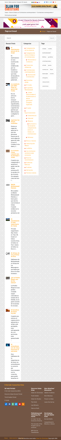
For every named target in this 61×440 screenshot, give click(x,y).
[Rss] (55, 2)
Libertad (30, 118)
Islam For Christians (42, 438)
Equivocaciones (30, 113)
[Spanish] (36, 2)
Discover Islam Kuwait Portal (13, 394)
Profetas (29, 167)
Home (6, 438)
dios (51, 69)
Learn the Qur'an (49, 402)
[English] (34, 2)
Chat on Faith (35, 408)
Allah (44, 65)
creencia (45, 69)
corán (50, 49)
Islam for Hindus (36, 399)
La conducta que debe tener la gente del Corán (15, 87)
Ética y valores (31, 141)
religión (45, 78)
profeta (50, 57)
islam (44, 49)
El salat (28, 108)
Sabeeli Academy (49, 392)
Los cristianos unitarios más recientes (30, 153)
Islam (6, 12)
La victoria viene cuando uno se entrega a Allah (15, 154)
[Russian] (37, 2)
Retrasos (30, 137)
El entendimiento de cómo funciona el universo (15, 347)
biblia (44, 57)
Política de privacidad (11, 15)
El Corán (29, 85)
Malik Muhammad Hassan (15, 186)
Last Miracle (35, 405)
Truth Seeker (35, 396)
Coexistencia (32, 115)
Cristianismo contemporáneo (45, 12)
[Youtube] (53, 2)
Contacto (19, 2)
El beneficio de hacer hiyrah (15, 311)
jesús (49, 65)
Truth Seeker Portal (10, 397)
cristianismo (46, 61)
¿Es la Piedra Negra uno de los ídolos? (15, 280)
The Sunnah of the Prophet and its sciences (36, 425)
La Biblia (29, 148)
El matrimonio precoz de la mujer (15, 50)
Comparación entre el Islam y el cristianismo (30, 55)
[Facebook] (47, 2)
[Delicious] (45, 2)
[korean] (39, 2)
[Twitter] (51, 2)
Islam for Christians (37, 392)
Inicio (6, 2)
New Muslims (48, 396)
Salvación (29, 170)
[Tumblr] (49, 2)
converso (45, 86)
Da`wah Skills (48, 419)
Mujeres (30, 121)
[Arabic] (32, 2)
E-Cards (7, 400)
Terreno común (31, 173)
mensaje (45, 73)
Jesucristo (45, 82)
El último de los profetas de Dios (15, 254)
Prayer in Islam (49, 399)
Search (25, 2)
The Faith (34, 402)
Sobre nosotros (12, 2)
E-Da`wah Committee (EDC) (12, 391)
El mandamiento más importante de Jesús (15, 222)
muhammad (46, 53)
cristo (52, 73)
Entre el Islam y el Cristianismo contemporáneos (22, 12)
